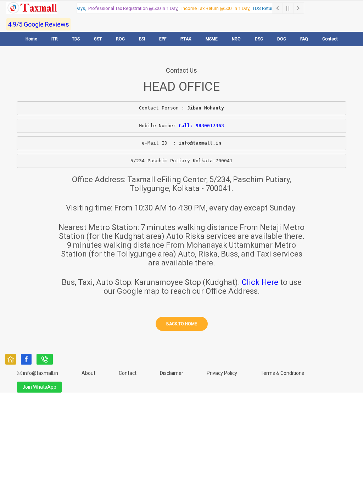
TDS (76, 38)
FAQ (304, 38)
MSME (212, 38)
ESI (142, 38)
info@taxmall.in (40, 373)
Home (31, 38)
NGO (236, 38)
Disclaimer (171, 373)
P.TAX (185, 38)
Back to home (181, 323)
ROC (120, 38)
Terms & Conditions (282, 373)
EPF (162, 38)
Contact (330, 38)
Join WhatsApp (39, 387)
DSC (259, 38)
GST (98, 38)
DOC (281, 38)
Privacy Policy (222, 373)
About (88, 373)
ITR (54, 38)
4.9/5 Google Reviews (38, 24)
